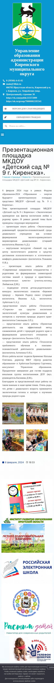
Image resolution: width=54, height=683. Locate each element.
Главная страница (11, 177)
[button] (2, 134)
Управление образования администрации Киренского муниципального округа (27, 62)
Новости (26, 177)
